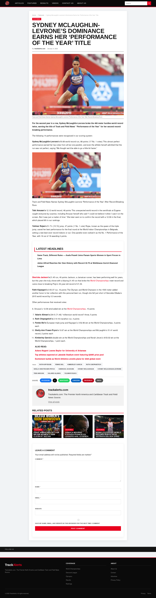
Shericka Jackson (40, 277)
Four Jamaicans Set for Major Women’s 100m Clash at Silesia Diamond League (46, 435)
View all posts (53, 402)
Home (34, 15)
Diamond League (71, 572)
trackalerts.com (39, 48)
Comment (39, 459)
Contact (113, 572)
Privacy (143, 593)
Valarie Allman (54, 373)
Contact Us (67, 3)
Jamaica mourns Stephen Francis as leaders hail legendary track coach (78, 435)
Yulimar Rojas (70, 373)
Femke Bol (59, 364)
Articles (19, 3)
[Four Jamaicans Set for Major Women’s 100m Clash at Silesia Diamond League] (47, 426)
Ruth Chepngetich (93, 364)
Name (37, 487)
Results (44, 3)
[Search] (149, 3)
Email (99, 380)
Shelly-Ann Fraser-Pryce (44, 369)
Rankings (69, 584)
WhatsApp (64, 380)
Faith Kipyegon (45, 364)
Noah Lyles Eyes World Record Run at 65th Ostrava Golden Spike (108, 434)
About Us (81, 3)
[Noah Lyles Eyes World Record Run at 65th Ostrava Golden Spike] (109, 426)
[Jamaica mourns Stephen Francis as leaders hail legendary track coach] (78, 426)
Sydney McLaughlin (86, 369)
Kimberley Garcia (74, 364)
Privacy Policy (115, 580)
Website (38, 509)
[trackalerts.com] (40, 393)
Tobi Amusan (39, 373)
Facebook (46, 380)
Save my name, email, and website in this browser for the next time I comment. (67, 523)
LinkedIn (76, 380)
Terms (149, 593)
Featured (32, 3)
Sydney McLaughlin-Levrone (109, 369)
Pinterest (88, 380)
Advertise (114, 576)
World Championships (99, 280)
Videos (55, 3)
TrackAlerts (13, 593)
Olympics (69, 576)
